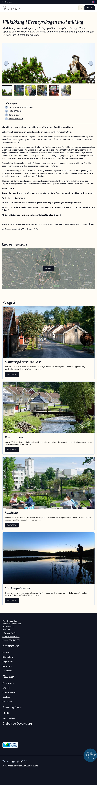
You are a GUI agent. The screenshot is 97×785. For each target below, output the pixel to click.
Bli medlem (7, 657)
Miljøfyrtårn (7, 661)
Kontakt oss (8, 683)
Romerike (8, 718)
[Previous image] (6, 63)
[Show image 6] (65, 90)
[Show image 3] (30, 90)
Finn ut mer (11, 374)
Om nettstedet (9, 692)
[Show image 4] (42, 90)
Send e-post (14, 115)
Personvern (7, 701)
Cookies (6, 697)
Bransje (5, 652)
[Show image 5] (54, 90)
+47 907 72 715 (9, 633)
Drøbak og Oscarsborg (17, 723)
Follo (5, 713)
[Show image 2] (18, 90)
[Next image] (90, 63)
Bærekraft (7, 666)
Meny (89, 8)
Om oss (6, 688)
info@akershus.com (11, 636)
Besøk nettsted (16, 118)
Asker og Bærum (13, 707)
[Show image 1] (7, 90)
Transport (7, 671)
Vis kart (48, 268)
